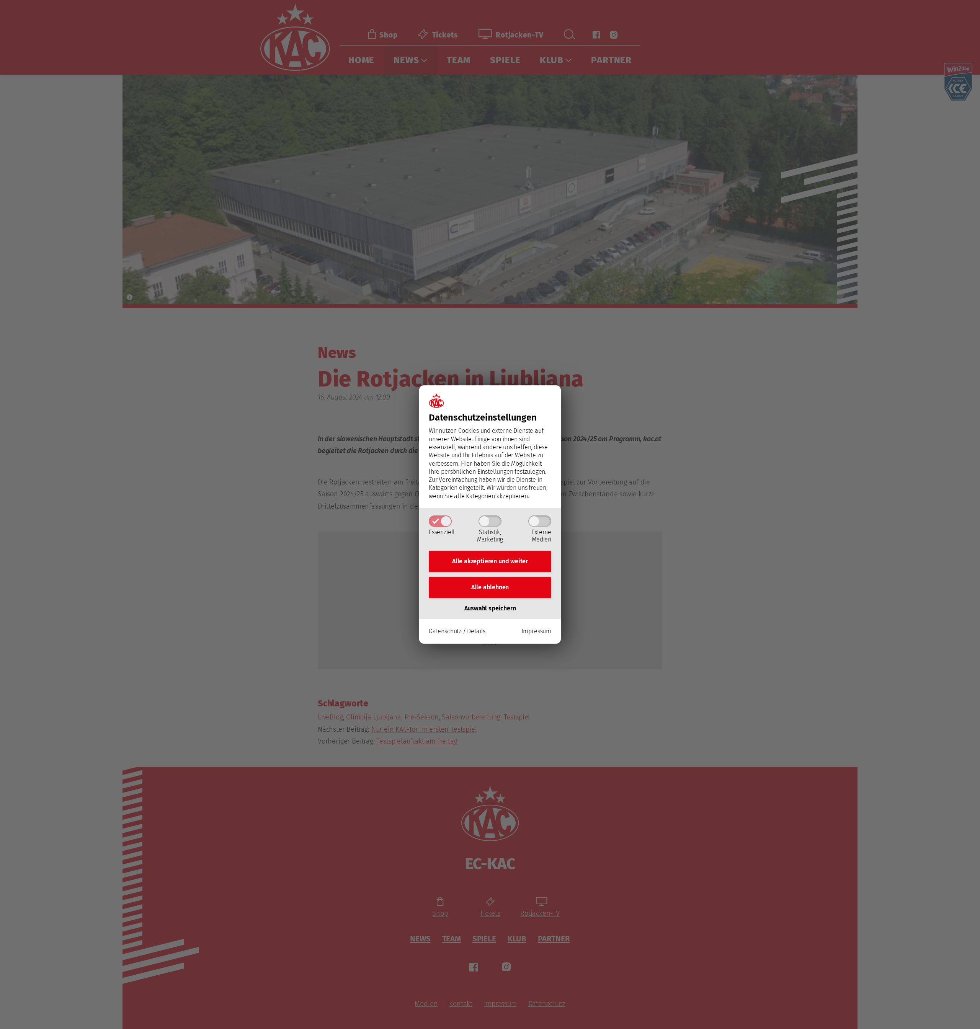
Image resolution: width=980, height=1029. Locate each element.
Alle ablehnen (490, 587)
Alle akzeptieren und (490, 561)
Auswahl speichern (490, 608)
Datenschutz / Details (457, 631)
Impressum (536, 631)
